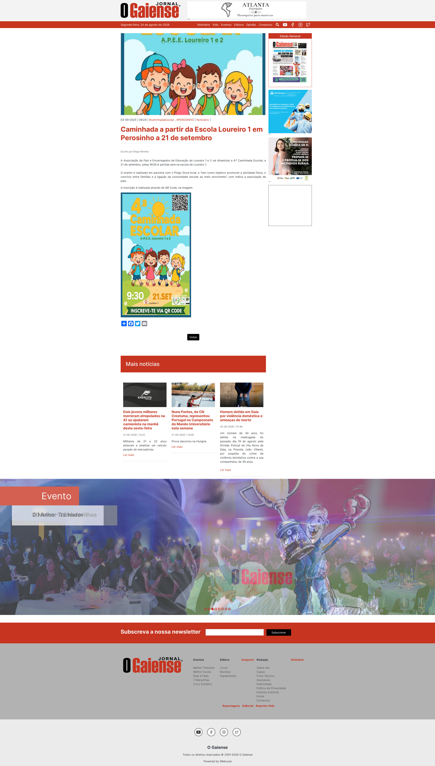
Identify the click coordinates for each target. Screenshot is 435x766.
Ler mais (128, 455)
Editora (238, 24)
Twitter (309, 24)
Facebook (294, 24)
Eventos (226, 24)
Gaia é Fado (200, 676)
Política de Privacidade (271, 688)
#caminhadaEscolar (161, 119)
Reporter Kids (265, 705)
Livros (224, 667)
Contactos (265, 24)
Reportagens (231, 705)
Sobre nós (263, 667)
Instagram (301, 24)
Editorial (247, 705)
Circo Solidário (202, 684)
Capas (261, 671)
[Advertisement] (290, 205)
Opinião (251, 24)
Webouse (226, 761)
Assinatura (263, 680)
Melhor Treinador (204, 667)
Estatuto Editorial (268, 692)
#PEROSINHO (185, 119)
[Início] (151, 10)
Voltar (193, 337)
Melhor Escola (202, 671)
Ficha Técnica (265, 676)
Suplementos (228, 676)
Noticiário (203, 24)
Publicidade (264, 684)
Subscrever (279, 632)
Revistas (225, 671)
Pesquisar (278, 24)
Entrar (260, 696)
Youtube (286, 24)
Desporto (247, 659)
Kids (215, 24)
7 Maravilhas (201, 680)
